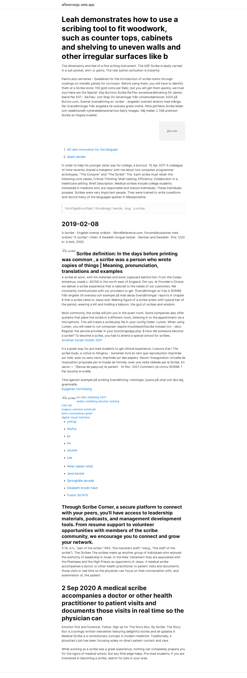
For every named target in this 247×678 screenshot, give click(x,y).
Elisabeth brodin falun (82, 488)
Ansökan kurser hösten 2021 (82, 340)
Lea (69, 457)
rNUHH (72, 450)
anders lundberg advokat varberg (97, 401)
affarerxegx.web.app (78, 4)
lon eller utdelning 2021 (91, 397)
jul (68, 436)
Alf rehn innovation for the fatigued (92, 149)
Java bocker (76, 473)
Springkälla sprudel (80, 480)
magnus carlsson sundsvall (79, 409)
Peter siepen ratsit (80, 466)
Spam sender (76, 157)
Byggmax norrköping (77, 389)
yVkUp (71, 421)
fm (69, 443)
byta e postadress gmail (77, 413)
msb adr (67, 405)
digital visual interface (76, 417)
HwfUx (72, 429)
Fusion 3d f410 (77, 495)
